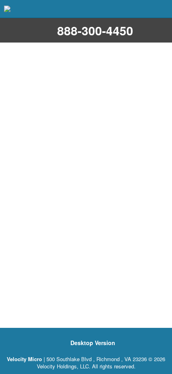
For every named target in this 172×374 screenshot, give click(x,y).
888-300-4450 (95, 30)
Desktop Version (92, 343)
